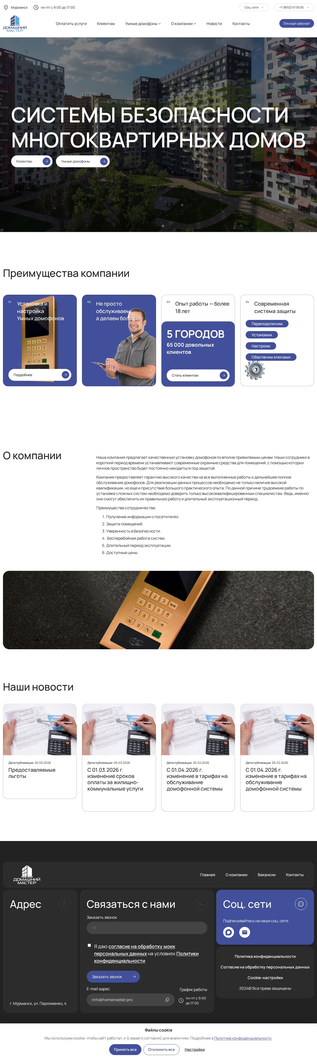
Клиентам (24, 161)
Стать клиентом (185, 375)
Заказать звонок (102, 917)
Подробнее (23, 374)
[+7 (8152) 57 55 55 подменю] (308, 7)
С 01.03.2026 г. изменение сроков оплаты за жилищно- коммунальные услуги (115, 779)
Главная (207, 874)
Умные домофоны (75, 161)
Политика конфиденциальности (265, 956)
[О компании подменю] (195, 23)
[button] (301, 904)
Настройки (195, 1049)
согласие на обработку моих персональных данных (134, 950)
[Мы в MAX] (228, 932)
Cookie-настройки (265, 977)
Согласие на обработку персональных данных (265, 967)
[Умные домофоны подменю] (159, 23)
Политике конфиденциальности (242, 1038)
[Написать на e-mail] (244, 932)
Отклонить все (161, 1049)
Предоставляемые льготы (31, 773)
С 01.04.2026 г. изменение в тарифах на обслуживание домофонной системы (197, 779)
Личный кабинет (296, 23)
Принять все (125, 1049)
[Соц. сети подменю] (262, 7)
